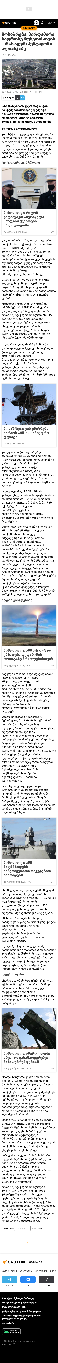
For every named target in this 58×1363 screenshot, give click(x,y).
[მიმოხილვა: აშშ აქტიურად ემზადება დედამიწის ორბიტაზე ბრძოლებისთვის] (29, 625)
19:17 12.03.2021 (9, 54)
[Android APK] (11, 1332)
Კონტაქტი (29, 1298)
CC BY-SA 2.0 (7, 92)
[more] (52, 232)
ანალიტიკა (22, 1228)
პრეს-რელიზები (11, 1307)
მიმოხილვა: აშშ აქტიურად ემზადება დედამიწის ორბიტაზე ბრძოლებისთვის (28, 654)
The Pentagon (37, 92)
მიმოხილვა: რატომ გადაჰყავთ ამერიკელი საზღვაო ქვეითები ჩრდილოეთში (24, 219)
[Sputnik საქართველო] (10, 24)
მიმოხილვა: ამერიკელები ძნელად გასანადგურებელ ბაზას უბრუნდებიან (27, 1057)
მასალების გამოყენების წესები (19, 1302)
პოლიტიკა (41, 1271)
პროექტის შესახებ (12, 1298)
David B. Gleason (22, 92)
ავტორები (37, 1228)
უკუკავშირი (8, 1323)
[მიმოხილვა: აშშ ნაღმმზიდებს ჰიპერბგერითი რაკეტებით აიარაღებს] (29, 838)
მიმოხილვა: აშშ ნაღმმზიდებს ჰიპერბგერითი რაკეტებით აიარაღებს (27, 869)
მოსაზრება (8, 1228)
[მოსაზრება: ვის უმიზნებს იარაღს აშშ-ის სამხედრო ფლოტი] (29, 404)
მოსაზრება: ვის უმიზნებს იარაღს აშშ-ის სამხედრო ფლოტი (26, 433)
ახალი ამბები (9, 1271)
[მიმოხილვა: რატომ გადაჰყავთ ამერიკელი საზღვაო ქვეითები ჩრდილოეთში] (29, 188)
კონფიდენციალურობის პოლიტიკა (21, 1311)
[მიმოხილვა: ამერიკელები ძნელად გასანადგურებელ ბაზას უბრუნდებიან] (29, 1028)
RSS (24, 1307)
